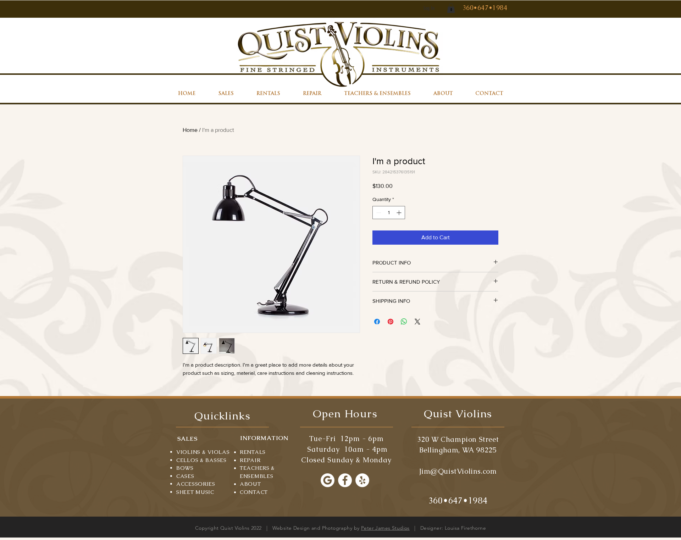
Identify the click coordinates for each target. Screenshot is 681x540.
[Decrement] (377, 212)
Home (190, 130)
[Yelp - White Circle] (362, 480)
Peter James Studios (385, 528)
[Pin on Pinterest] (390, 321)
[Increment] (399, 212)
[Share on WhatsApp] (404, 321)
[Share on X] (417, 321)
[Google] (327, 480)
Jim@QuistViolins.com (458, 471)
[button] (451, 8)
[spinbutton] (388, 212)
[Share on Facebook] (377, 321)
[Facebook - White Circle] (345, 480)
